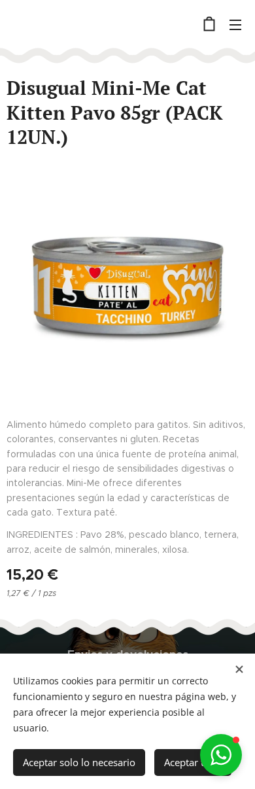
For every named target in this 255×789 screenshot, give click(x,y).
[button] (221, 755)
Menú (235, 24)
